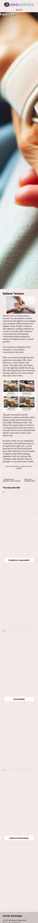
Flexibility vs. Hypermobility (19, 560)
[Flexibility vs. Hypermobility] (19, 492)
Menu (20, 10)
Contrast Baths (19, 699)
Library (18, 468)
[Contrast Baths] (19, 631)
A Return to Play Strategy (19, 838)
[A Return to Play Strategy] (19, 770)
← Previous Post (11, 480)
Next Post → (29, 480)
